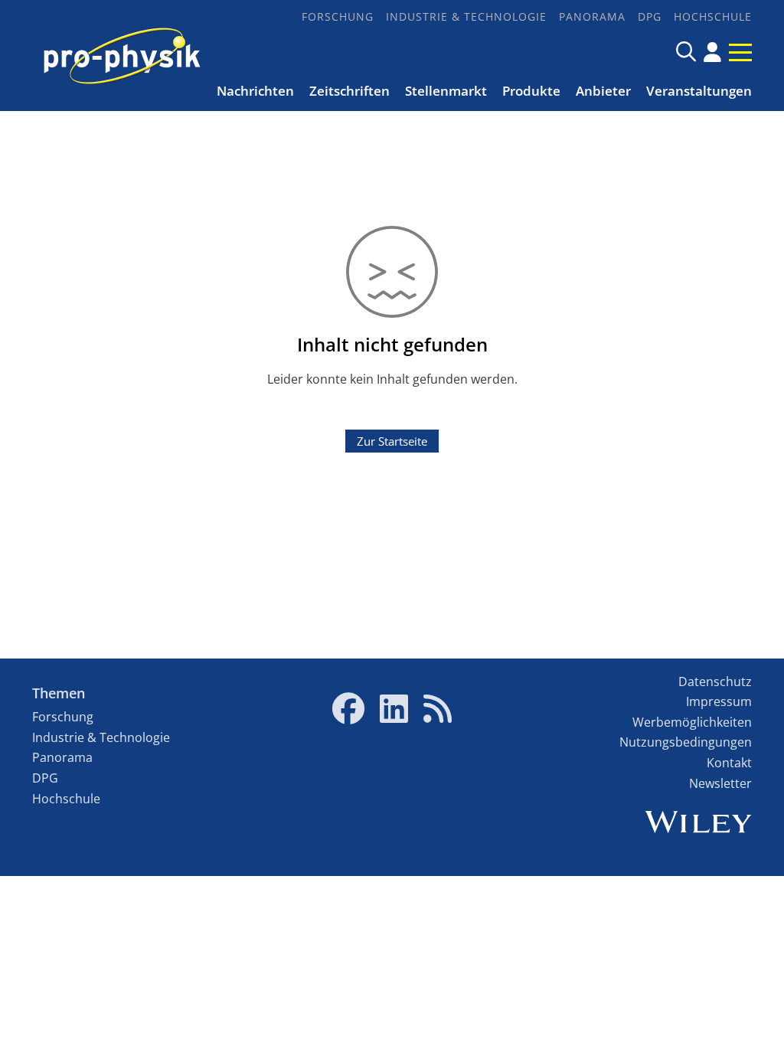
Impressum (719, 701)
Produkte (531, 91)
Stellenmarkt (446, 91)
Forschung (338, 16)
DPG (650, 16)
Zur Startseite (392, 441)
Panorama (592, 16)
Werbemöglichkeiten (692, 722)
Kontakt (729, 762)
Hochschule (713, 16)
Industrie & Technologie (466, 16)
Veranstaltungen (699, 91)
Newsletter (720, 783)
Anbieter (603, 91)
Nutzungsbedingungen (685, 742)
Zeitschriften (349, 91)
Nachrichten (255, 91)
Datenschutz (715, 681)
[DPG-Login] (712, 52)
